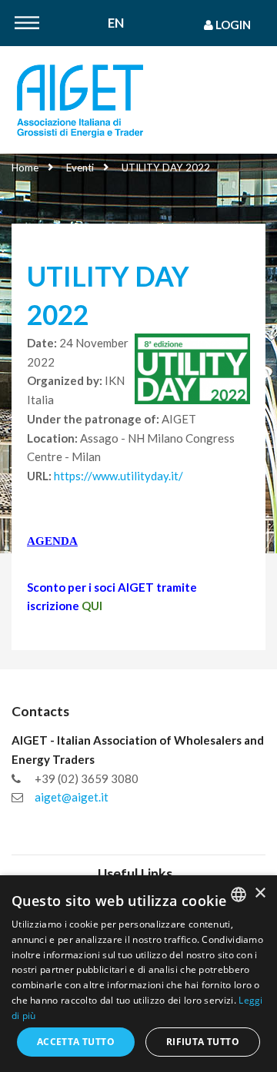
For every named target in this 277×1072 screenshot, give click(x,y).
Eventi (80, 167)
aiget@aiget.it (71, 797)
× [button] (259, 893)
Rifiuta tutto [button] (202, 1041)
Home (25, 167)
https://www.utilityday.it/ (118, 476)
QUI (92, 605)
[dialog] (138, 973)
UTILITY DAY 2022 (166, 167)
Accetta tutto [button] (76, 1041)
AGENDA (52, 541)
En (116, 23)
